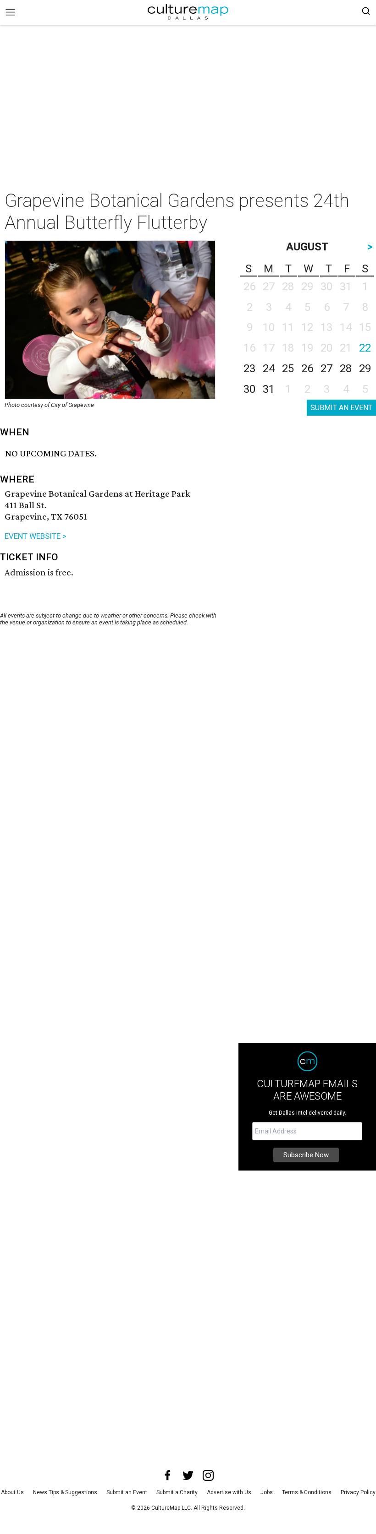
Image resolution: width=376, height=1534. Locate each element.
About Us (12, 1492)
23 (249, 368)
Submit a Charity (177, 1492)
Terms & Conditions (307, 1492)
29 (365, 368)
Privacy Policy (358, 1492)
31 (269, 389)
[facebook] (167, 1475)
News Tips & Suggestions (65, 1492)
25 (288, 368)
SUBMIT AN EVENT (341, 407)
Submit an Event (126, 1492)
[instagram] (208, 1475)
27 (326, 368)
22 (365, 347)
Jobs (266, 1492)
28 (346, 368)
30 (249, 389)
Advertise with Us (229, 1492)
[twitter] (188, 1475)
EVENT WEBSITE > (35, 536)
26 (307, 368)
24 (269, 368)
